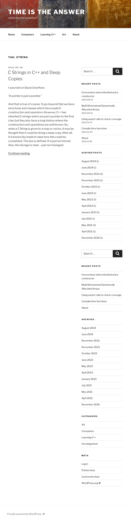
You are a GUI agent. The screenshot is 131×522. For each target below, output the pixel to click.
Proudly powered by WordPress (24, 513)
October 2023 (89, 186)
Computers (27, 34)
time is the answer (46, 12)
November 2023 (91, 180)
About (75, 34)
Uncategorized (90, 443)
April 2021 (87, 231)
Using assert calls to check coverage (101, 119)
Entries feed (88, 470)
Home (11, 34)
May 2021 (87, 225)
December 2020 (91, 237)
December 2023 (91, 173)
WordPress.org (90, 483)
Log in (85, 463)
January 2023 (89, 212)
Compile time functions (94, 128)
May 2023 (87, 199)
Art (64, 34)
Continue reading (19, 153)
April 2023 (87, 205)
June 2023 (87, 193)
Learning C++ (48, 34)
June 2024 (87, 167)
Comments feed (90, 476)
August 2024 (89, 161)
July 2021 (87, 218)
